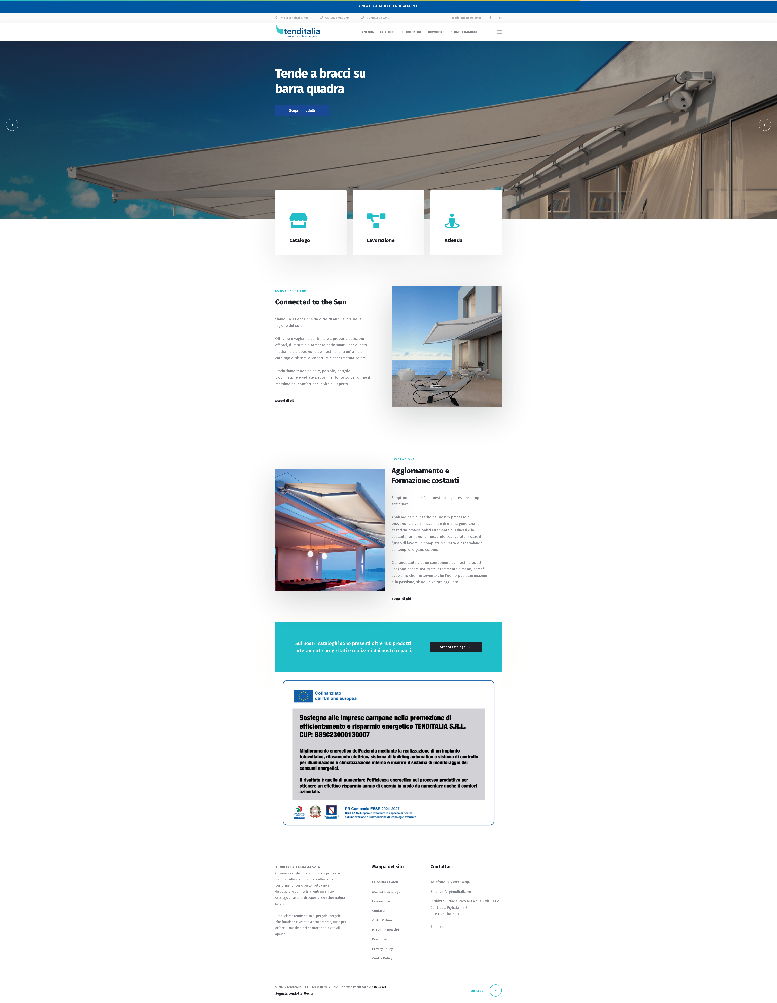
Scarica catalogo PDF (456, 647)
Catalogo (387, 32)
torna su (477, 991)
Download (436, 32)
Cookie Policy (382, 958)
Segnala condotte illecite (294, 994)
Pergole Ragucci (463, 32)
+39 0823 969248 (377, 18)
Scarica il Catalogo (386, 892)
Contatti (378, 911)
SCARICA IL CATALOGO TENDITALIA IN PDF (388, 6)
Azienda (368, 32)
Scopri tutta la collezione (310, 99)
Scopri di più (297, 252)
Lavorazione (381, 901)
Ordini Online (411, 32)
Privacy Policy (382, 949)
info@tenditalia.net (294, 18)
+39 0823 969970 (337, 18)
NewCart (380, 987)
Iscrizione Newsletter (388, 930)
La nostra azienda (385, 882)
